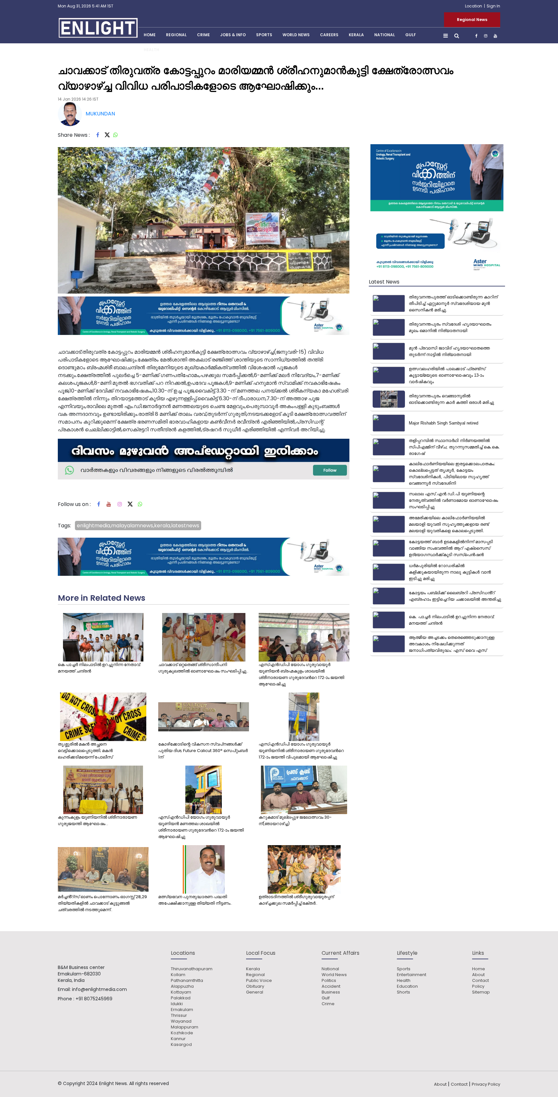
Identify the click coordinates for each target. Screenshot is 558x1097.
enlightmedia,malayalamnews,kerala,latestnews (138, 525)
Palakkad (181, 998)
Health (151, 49)
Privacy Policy (486, 1084)
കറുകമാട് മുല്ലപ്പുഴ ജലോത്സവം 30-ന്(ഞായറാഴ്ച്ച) (295, 820)
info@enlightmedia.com (99, 989)
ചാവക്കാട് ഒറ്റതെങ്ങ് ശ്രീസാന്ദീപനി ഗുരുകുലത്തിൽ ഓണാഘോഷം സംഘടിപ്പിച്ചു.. (203, 667)
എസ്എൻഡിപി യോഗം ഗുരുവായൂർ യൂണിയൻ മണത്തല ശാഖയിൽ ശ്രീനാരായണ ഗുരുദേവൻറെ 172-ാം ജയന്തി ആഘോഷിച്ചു (201, 827)
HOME (150, 35)
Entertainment (411, 974)
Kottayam (181, 992)
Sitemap (481, 992)
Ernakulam (182, 1009)
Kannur (178, 1038)
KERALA (356, 35)
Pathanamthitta (187, 980)
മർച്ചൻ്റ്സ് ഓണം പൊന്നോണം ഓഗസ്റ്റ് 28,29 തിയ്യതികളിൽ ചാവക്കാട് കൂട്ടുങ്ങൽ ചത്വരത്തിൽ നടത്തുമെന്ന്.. (102, 903)
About (478, 974)
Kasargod (181, 1044)
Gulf (410, 35)
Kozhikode (182, 1033)
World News (296, 35)
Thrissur (179, 1015)
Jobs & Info (233, 35)
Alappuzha (182, 986)
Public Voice (259, 980)
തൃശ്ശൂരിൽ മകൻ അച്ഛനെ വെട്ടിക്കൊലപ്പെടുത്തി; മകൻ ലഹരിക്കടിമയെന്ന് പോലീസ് (85, 750)
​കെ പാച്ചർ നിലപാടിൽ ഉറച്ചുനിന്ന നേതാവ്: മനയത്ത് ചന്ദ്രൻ (99, 667)
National (384, 35)
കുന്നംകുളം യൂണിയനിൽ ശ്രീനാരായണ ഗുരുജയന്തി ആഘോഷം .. (97, 820)
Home (478, 969)
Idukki (177, 1004)
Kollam (178, 974)
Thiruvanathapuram (191, 969)
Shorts (403, 992)
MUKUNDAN (100, 113)
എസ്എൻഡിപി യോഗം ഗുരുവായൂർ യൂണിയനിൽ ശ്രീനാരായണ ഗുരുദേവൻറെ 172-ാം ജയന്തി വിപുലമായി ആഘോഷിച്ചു (301, 750)
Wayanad (181, 1021)
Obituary (255, 986)
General (254, 992)
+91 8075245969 (94, 998)
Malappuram (184, 1027)
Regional (176, 35)
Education (407, 986)
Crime (203, 35)
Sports (264, 35)
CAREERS (329, 35)
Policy (478, 986)
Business (331, 992)
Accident (331, 986)
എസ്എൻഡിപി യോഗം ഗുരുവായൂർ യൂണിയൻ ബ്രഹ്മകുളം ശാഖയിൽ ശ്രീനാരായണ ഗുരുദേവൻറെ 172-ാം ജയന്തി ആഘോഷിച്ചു (301, 674)
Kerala (253, 969)
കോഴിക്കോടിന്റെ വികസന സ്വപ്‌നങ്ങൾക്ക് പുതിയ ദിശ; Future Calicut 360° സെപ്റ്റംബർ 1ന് (203, 750)
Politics (329, 980)
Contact (480, 980)
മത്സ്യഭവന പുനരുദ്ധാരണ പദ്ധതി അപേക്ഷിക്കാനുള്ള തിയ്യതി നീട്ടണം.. (195, 900)
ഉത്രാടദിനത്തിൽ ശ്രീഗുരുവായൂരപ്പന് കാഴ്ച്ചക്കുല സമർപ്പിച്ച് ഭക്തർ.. (296, 900)
